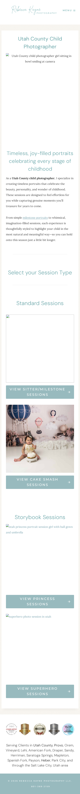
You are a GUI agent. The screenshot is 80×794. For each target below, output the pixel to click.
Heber (45, 760)
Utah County (43, 745)
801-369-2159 (40, 786)
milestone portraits (35, 217)
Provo (58, 745)
